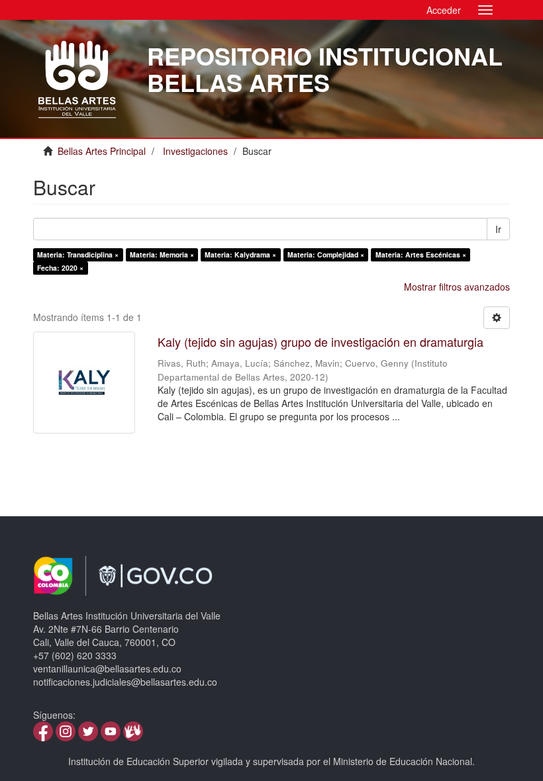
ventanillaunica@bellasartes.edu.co (107, 668)
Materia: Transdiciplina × (78, 254)
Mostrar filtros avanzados (457, 286)
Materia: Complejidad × (325, 254)
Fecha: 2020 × (60, 268)
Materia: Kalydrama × (240, 254)
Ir (498, 229)
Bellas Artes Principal (102, 151)
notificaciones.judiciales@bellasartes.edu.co (125, 681)
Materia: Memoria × (162, 254)
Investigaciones (195, 151)
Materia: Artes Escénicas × (420, 254)
